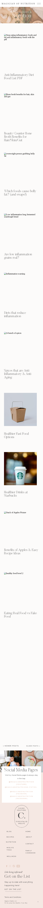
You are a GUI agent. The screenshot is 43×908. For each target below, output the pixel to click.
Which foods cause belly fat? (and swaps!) (20, 193)
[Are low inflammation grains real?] (20, 230)
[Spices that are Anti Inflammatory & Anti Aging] (20, 348)
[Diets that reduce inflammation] (20, 289)
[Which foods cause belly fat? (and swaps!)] (20, 169)
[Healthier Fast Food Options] (20, 409)
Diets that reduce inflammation (15, 314)
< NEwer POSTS (11, 746)
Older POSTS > (33, 746)
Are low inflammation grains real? (18, 256)
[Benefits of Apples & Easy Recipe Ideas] (20, 528)
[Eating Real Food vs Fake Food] (20, 588)
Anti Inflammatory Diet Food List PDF (19, 76)
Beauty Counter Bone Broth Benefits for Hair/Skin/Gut (18, 137)
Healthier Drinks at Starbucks (16, 494)
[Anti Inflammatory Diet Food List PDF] (20, 50)
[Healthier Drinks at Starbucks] (20, 468)
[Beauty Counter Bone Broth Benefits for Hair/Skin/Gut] (20, 109)
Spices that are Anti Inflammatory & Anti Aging (17, 374)
